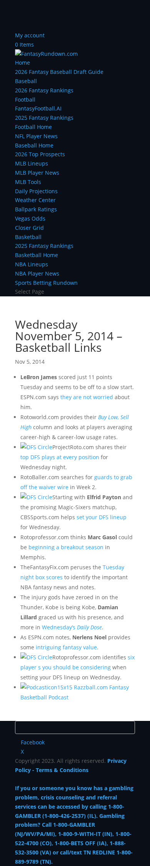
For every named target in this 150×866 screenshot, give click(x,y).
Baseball (26, 81)
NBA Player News (37, 273)
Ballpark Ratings (36, 209)
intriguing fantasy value (66, 647)
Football (25, 99)
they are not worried (86, 397)
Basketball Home (36, 255)
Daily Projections (36, 191)
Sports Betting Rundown (46, 282)
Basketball (28, 237)
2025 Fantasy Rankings (44, 117)
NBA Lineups (31, 264)
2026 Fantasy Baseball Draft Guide (59, 71)
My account (30, 35)
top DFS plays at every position (59, 457)
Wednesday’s (72, 627)
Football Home (33, 126)
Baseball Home (34, 145)
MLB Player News (37, 172)
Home (22, 62)
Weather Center (35, 200)
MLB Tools (28, 182)
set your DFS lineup (102, 517)
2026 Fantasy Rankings (44, 90)
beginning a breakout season (65, 547)
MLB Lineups (31, 163)
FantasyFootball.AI (38, 108)
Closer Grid (29, 227)
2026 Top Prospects (40, 154)
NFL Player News (36, 136)
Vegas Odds (30, 218)
